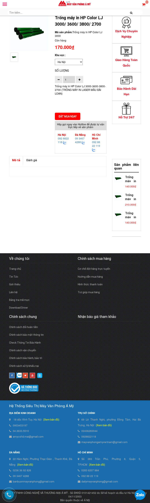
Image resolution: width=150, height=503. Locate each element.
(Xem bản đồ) (51, 419)
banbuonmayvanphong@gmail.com (33, 481)
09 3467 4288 (80, 140)
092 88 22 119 (96, 144)
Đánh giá (31, 160)
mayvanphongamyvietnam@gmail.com (104, 442)
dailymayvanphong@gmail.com (99, 481)
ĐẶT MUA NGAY (68, 116)
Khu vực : (60, 55)
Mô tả (16, 160)
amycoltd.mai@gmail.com (28, 436)
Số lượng (62, 70)
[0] (143, 4)
